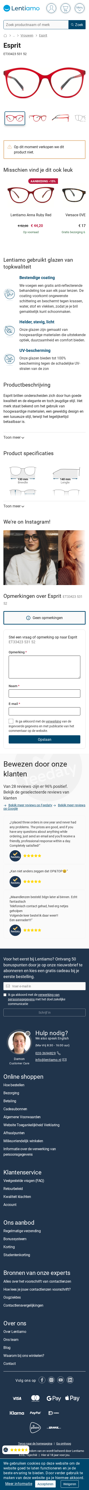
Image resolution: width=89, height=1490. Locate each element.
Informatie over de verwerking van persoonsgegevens (29, 1151)
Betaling (9, 1100)
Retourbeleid (13, 1188)
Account (9, 1204)
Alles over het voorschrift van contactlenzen (37, 1281)
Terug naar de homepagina (35, 1443)
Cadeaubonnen (15, 1108)
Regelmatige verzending (22, 1231)
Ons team (10, 1339)
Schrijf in (45, 1012)
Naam (14, 686)
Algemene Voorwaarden (22, 1116)
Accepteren (45, 1484)
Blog (6, 1347)
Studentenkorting (16, 1255)
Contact (9, 1363)
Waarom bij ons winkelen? (23, 1355)
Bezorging (11, 1092)
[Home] (5, 35)
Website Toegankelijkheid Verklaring (31, 1124)
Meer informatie (18, 1483)
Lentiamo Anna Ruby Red (30, 215)
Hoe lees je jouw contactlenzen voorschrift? (37, 1289)
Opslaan (44, 739)
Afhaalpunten (14, 1132)
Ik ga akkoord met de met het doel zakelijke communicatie (36, 999)
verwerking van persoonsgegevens (34, 997)
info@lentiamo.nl (48, 1060)
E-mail (14, 703)
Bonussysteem (14, 1239)
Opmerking (18, 652)
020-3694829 (45, 1053)
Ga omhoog (63, 1443)
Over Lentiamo (14, 1331)
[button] (15, 118)
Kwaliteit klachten (17, 1196)
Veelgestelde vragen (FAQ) (23, 1180)
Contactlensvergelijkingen (23, 1305)
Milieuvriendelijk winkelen (23, 1140)
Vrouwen (27, 35)
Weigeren (69, 1484)
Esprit (43, 35)
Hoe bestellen (13, 1084)
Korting (9, 1247)
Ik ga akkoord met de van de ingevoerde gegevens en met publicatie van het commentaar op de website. (41, 726)
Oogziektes (12, 1297)
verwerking (53, 721)
